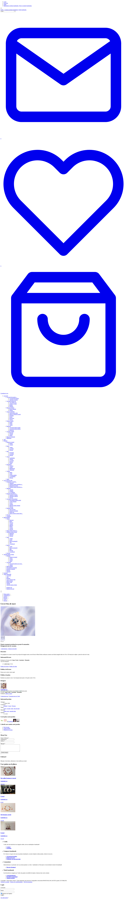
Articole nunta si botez (9, 554)
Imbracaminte (7, 517)
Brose (7, 446)
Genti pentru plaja (13, 413)
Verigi (10, 463)
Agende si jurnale (13, 495)
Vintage (8, 583)
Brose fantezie (12, 409)
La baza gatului (13, 475)
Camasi (11, 524)
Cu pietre (11, 448)
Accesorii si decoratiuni (11, 499)
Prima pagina (7, 594)
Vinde (5, 4)
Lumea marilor (7, 728)
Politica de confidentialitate (16, 882)
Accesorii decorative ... (11, 397)
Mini (10, 549)
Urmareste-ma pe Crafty (14, 696)
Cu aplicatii (12, 544)
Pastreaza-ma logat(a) (7, 893)
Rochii (8, 545)
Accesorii (6, 395)
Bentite (11, 405)
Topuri (8, 518)
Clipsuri (11, 459)
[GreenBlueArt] (17, 721)
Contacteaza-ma (4, 696)
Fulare (10, 423)
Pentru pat (11, 512)
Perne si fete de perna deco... (16, 513)
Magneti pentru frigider (14, 505)
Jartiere (11, 565)
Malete (11, 526)
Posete (10, 417)
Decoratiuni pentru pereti (15, 500)
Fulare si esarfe (9, 421)
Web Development (28, 882)
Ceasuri (11, 444)
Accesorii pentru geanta (14, 427)
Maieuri (11, 525)
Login (5, 1)
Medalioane (12, 468)
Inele (7, 451)
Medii (10, 472)
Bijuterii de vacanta (8, 729)
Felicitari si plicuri (13, 496)
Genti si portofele (10, 411)
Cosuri (10, 503)
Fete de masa (12, 509)
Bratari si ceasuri (10, 442)
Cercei (7, 456)
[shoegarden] (2, 721)
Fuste (7, 537)
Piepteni (11, 406)
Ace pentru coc (12, 402)
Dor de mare (6, 727)
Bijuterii (5, 440)
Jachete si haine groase (11, 532)
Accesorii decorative (14, 398)
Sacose (11, 419)
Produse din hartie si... (11, 493)
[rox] (14, 721)
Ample (11, 538)
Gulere (11, 425)
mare (12, 708)
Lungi (10, 473)
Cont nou (6, 3)
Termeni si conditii (5, 882)
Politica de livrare (5, 666)
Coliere (8, 471)
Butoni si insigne (10, 407)
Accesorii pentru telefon (15, 429)
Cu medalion (12, 476)
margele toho (13, 711)
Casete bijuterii (12, 501)
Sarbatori (8, 488)
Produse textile (9, 508)
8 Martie (11, 491)
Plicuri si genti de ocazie (15, 414)
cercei (5, 708)
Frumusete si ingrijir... (11, 481)
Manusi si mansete (10, 436)
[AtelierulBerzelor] (5, 721)
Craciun (11, 489)
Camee (11, 447)
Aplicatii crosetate (13, 399)
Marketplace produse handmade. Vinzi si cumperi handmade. (18, 5)
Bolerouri (11, 533)
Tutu (10, 542)
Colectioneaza (4, 648)
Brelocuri (8, 426)
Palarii (10, 435)
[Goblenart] (10, 721)
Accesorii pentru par (11, 401)
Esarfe (10, 422)
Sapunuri (11, 483)
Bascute (11, 432)
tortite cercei (6, 711)
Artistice (11, 466)
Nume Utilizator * (5, 738)
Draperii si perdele (13, 510)
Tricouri (11, 522)
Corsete (11, 528)
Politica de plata (13, 666)
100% (8, 693)
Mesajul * (3, 743)
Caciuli (11, 434)
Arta (5, 439)
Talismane (11, 470)
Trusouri (8, 571)
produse (5, 596)
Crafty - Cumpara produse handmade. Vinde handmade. (14, 9)
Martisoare (8, 438)
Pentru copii (9, 582)
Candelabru (12, 458)
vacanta (8, 708)
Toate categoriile (7, 574)
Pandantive (9, 464)
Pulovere (11, 520)
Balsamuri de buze (13, 485)
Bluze (10, 521)
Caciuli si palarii (10, 431)
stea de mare (17, 708)
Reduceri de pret (10, 588)
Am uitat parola (4, 897)
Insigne (11, 410)
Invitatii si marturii (10, 569)
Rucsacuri (11, 418)
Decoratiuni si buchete (11, 567)
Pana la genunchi (13, 541)
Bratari (11, 443)
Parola (2, 890)
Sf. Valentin (12, 492)
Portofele (11, 415)
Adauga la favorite (12, 648)
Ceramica (8, 516)
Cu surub (11, 460)
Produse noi (9, 587)
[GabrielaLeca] (3, 688)
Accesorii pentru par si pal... (15, 563)
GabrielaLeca (7, 595)
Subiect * (3, 740)
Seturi (7, 479)
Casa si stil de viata (8, 480)
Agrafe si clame (13, 403)
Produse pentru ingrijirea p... (16, 484)
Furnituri (6, 573)
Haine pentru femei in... (11, 530)
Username (3, 887)
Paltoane (11, 534)
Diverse (11, 450)
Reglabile (11, 452)
